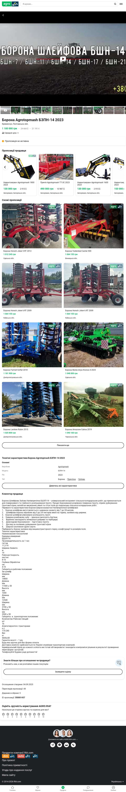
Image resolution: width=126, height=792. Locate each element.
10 (43, 717)
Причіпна (71, 479)
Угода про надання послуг (17, 770)
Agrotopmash (63, 467)
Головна (13, 790)
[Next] (121, 167)
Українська (116, 781)
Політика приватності (14, 765)
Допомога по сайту (63, 739)
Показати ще (63, 445)
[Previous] (5, 167)
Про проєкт (8, 760)
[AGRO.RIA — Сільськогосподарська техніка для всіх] (11, 3)
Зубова (81, 479)
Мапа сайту (8, 775)
